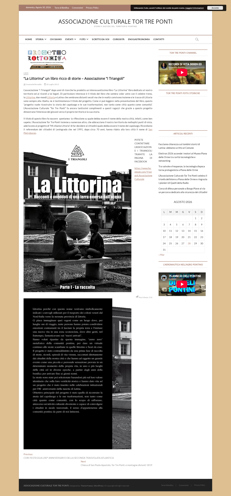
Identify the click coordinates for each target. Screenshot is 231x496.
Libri (26, 73)
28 (189, 243)
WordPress (98, 486)
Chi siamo (56, 39)
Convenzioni (77, 7)
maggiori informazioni (194, 8)
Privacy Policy (92, 7)
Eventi (69, 39)
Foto (82, 39)
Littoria (51, 97)
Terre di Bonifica (62, 7)
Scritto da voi (100, 39)
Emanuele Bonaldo (33, 84)
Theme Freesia (87, 486)
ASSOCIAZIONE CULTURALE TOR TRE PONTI (115, 21)
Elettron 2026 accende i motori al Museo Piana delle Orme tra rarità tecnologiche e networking (183, 157)
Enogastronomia (139, 39)
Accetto (215, 7)
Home (28, 39)
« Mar (162, 254)
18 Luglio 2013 (52, 84)
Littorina (30, 97)
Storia (40, 39)
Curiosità (118, 39)
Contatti (158, 39)
